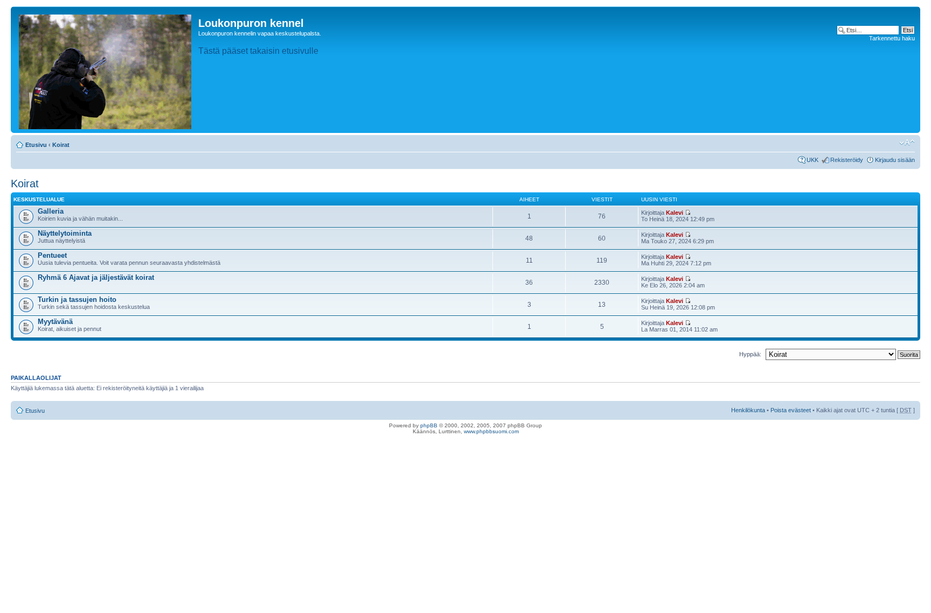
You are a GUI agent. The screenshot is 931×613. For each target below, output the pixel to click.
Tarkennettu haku (892, 38)
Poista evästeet (790, 410)
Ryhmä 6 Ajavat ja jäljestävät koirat (96, 277)
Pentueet (52, 255)
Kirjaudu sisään (895, 160)
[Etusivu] (105, 69)
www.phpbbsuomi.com (491, 431)
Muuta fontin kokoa (907, 142)
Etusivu (36, 145)
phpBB (428, 425)
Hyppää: (750, 354)
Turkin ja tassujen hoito (77, 299)
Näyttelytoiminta (65, 233)
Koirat (61, 145)
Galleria (51, 211)
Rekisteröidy (846, 160)
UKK (812, 160)
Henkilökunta (748, 410)
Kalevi (674, 212)
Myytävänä (55, 322)
